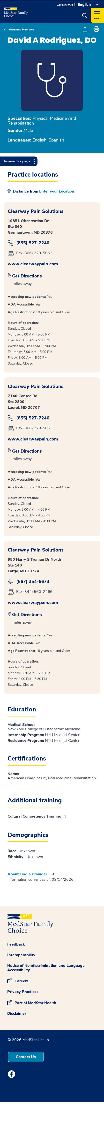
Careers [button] (22, 981)
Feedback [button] (16, 944)
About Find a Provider (27, 874)
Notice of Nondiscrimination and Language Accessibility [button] (46, 968)
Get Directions (27, 276)
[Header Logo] (18, 10)
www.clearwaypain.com (33, 264)
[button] (85, 15)
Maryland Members (21, 29)
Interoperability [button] (21, 955)
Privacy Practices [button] (22, 991)
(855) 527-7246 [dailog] (32, 243)
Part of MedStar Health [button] (35, 1002)
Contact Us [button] (26, 1056)
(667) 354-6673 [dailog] (32, 581)
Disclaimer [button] (16, 1013)
